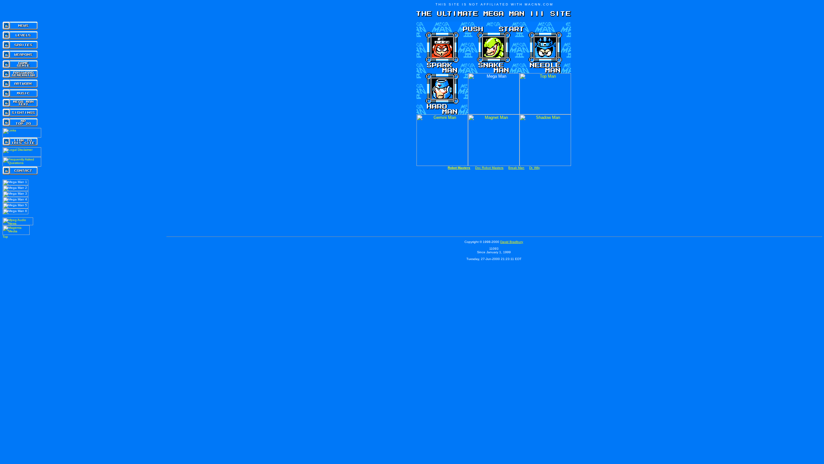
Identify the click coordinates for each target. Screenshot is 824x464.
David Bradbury (511, 242)
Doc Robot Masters (489, 167)
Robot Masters (459, 167)
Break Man (516, 167)
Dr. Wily (534, 167)
